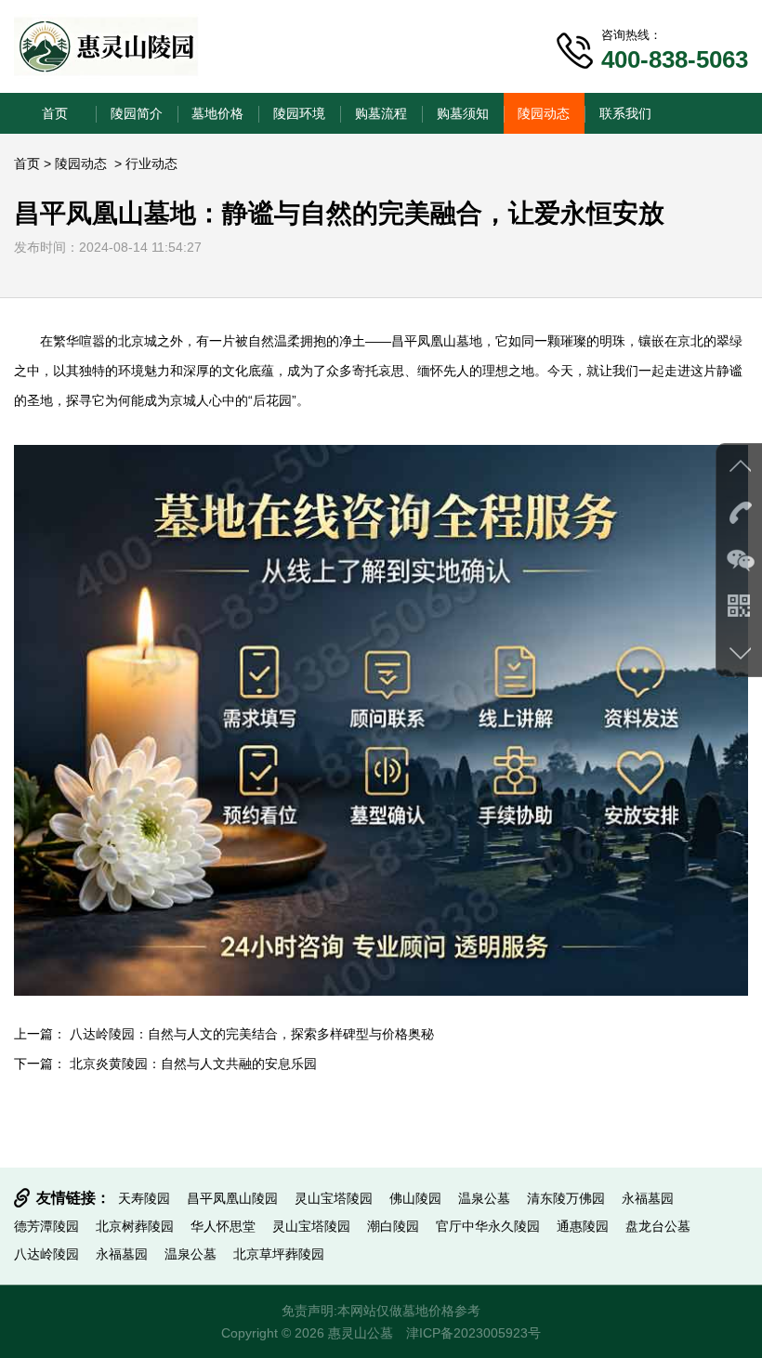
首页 (55, 113)
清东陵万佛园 (566, 1198)
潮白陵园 (393, 1226)
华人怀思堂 (223, 1226)
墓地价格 (217, 113)
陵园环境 (299, 113)
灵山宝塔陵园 (334, 1198)
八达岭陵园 (46, 1254)
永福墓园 (648, 1198)
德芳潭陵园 (46, 1226)
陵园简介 (137, 113)
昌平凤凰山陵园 (232, 1198)
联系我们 (625, 113)
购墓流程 (381, 113)
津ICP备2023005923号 (473, 1332)
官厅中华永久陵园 (488, 1226)
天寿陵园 (144, 1198)
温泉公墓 (484, 1198)
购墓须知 (463, 113)
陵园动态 (544, 113)
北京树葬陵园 (135, 1226)
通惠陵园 (583, 1226)
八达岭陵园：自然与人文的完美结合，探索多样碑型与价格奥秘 (252, 1033)
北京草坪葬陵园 (278, 1254)
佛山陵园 (415, 1198)
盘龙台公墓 (657, 1226)
